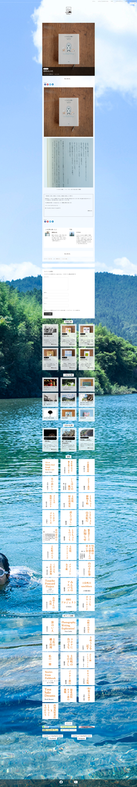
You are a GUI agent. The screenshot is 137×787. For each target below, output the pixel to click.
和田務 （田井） (85, 440)
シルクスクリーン (119, 1)
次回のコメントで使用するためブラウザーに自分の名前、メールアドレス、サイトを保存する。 (62, 310)
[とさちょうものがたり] (68, 18)
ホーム (93, 1)
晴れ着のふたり (49, 336)
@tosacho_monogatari (91, 769)
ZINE (112, 1)
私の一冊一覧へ (67, 78)
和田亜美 (83, 418)
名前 (45, 292)
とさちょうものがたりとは (103, 1)
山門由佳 (83, 387)
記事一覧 (127, 1)
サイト (45, 303)
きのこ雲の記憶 (49, 418)
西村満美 (65, 418)
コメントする (57, 74)
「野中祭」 (47, 441)
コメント (46, 276)
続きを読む (54, 344)
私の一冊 (50, 258)
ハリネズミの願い (65, 258)
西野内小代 (58, 258)
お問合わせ (133, 1)
